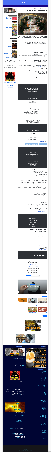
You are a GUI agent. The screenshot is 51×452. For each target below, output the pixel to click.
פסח (45, 414)
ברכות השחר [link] (8, 364)
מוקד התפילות (30, 450)
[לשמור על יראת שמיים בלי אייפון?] (14, 54)
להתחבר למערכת (44, 317)
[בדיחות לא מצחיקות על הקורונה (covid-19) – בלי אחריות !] (14, 18)
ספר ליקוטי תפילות (20, 392)
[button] (10, 82)
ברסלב (45, 379)
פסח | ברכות (22, 421)
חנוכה (45, 391)
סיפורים (45, 399)
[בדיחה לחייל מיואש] (14, 33)
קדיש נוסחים (44, 418)
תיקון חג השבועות (32, 286)
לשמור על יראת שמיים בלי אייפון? (8, 53)
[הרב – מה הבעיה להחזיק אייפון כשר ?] (14, 41)
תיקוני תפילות (44, 429)
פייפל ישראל (42, 141)
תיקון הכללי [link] (23, 365)
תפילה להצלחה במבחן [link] (18, 437)
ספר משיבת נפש (13, 389)
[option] (32, 287)
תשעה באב (44, 438)
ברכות (45, 377)
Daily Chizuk (44, 371)
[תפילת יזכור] (22, 300)
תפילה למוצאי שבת (21, 434)
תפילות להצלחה (10, 442)
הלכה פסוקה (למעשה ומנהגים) (42, 385)
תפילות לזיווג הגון (10, 359)
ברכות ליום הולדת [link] (9, 398)
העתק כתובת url (28, 275)
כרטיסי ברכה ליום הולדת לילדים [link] (19, 400)
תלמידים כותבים (44, 430)
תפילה (45, 431)
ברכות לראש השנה (43, 378)
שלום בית (44, 425)
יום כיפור (45, 393)
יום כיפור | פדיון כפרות (21, 416)
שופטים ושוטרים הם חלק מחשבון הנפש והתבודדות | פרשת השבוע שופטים (8, 44)
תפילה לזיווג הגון (44, 433)
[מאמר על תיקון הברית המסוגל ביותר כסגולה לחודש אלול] (14, 57)
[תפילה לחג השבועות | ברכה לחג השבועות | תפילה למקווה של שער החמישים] (32, 300)
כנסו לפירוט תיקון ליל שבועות (43, 249)
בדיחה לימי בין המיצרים (9, 27)
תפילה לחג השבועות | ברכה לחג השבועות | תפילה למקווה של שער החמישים (33, 305)
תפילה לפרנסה (23, 358)
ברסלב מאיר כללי (43, 380)
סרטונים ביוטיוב (19, 394)
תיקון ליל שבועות (41, 54)
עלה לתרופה (44, 410)
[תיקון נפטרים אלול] (14, 47)
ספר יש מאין (44, 401)
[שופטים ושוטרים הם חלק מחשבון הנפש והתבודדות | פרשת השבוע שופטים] (14, 44)
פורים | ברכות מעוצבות (21, 420)
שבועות (43, 8)
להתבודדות (6, 384)
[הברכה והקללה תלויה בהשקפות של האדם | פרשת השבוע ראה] (14, 51)
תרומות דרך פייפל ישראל (43, 144)
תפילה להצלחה (44, 432)
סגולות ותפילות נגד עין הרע (12, 428)
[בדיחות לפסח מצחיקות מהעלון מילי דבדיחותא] (14, 22)
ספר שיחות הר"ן (44, 408)
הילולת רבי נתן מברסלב (43, 384)
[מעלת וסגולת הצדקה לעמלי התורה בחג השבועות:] (32, 309)
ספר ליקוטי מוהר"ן (43, 402)
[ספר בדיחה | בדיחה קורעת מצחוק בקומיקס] (14, 25)
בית (46, 8)
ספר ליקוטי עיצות (43, 403)
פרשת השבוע (44, 415)
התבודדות (44, 386)
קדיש (45, 417)
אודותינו (19, 450)
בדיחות (45, 376)
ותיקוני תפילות (12, 440)
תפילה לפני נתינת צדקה (9, 70)
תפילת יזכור (25, 302)
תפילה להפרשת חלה (12, 433)
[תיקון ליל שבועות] (42, 300)
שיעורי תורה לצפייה (43, 424)
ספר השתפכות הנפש (43, 400)
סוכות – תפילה (22, 419)
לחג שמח (19, 421)
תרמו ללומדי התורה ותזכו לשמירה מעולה (31, 144)
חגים (44, 8)
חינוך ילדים (44, 388)
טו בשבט (45, 392)
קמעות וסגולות (26, 450)
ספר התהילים (40, 66)
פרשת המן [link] (14, 358)
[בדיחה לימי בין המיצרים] (14, 28)
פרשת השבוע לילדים (43, 416)
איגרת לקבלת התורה (45, 312)
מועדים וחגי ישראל (43, 395)
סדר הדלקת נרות (16, 415)
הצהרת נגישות (25, 449)
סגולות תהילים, (16, 440)
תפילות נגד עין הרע (43, 437)
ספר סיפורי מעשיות (43, 407)
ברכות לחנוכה (22, 415)
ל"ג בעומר (44, 394)
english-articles (43, 372)
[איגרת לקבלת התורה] (42, 309)
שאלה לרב (44, 422)
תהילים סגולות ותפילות (43, 426)
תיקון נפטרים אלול (10, 46)
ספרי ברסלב (44, 409)
